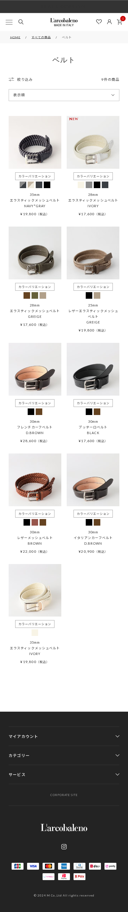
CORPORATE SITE (64, 795)
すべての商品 (41, 37)
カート (119, 22)
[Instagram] (64, 846)
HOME (15, 37)
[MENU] (9, 22)
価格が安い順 (25, 106)
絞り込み (25, 79)
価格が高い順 (25, 117)
